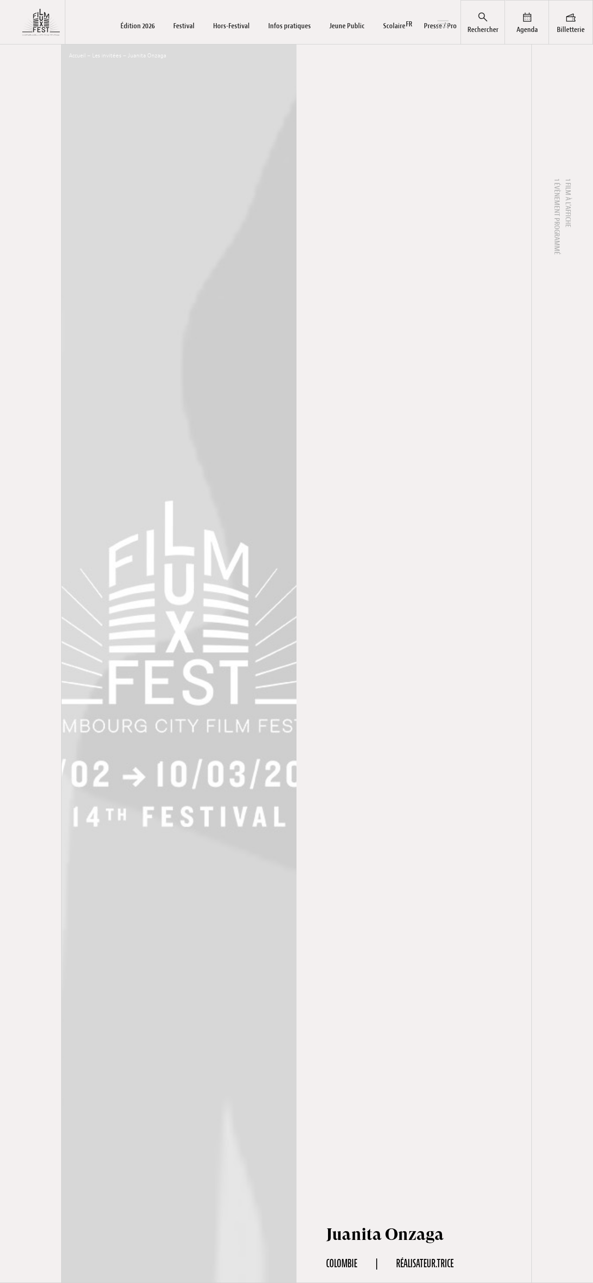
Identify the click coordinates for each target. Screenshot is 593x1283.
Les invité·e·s (106, 55)
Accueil (77, 55)
